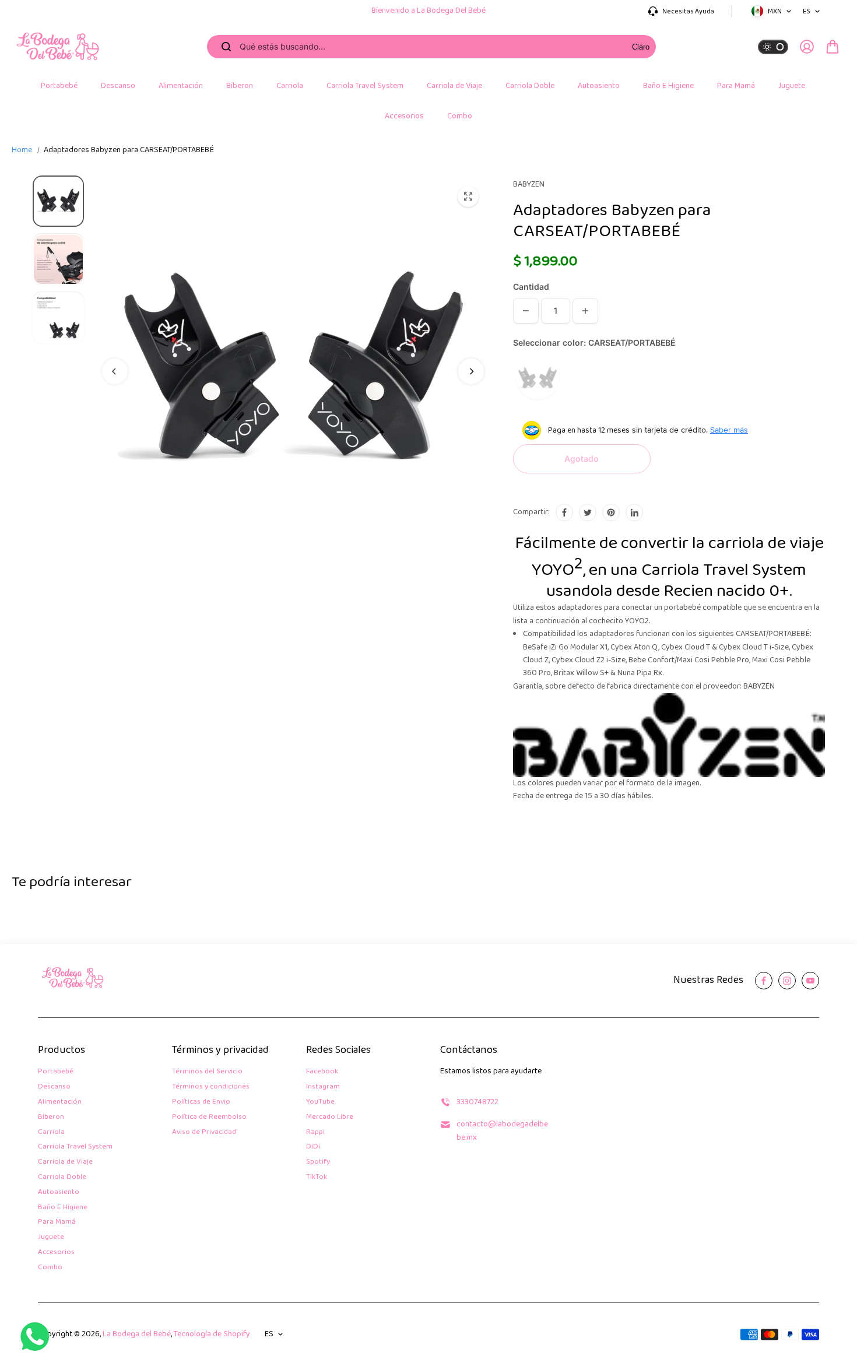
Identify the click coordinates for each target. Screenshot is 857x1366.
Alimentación (60, 1102)
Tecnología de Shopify (212, 1334)
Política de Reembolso (209, 1117)
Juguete (51, 1237)
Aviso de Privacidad (204, 1132)
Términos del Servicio (207, 1072)
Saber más (729, 430)
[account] (807, 46)
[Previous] (115, 371)
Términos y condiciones (211, 1087)
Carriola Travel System (75, 1147)
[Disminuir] (526, 311)
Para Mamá (57, 1222)
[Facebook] (564, 512)
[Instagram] (787, 980)
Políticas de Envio (201, 1102)
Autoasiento (58, 1192)
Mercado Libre (329, 1117)
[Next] (471, 371)
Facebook (322, 1072)
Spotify (318, 1162)
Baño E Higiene (62, 1208)
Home (22, 150)
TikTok (316, 1177)
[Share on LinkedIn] (634, 512)
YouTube (320, 1102)
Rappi (315, 1132)
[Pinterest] (611, 512)
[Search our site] (226, 46)
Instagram (323, 1087)
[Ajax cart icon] (832, 46)
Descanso (54, 1087)
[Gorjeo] (587, 512)
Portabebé (55, 1072)
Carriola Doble (62, 1177)
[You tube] (810, 980)
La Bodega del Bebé (137, 1334)
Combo (50, 1268)
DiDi (313, 1147)
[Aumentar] (585, 311)
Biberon (51, 1117)
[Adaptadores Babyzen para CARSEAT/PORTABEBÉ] (468, 196)
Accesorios (56, 1252)
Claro (640, 47)
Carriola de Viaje (65, 1162)
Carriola (51, 1132)
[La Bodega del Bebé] (58, 47)
